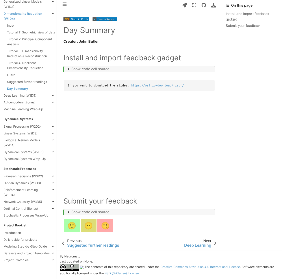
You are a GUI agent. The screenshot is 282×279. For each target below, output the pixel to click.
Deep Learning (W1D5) (20, 95)
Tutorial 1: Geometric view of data (31, 32)
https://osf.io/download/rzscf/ (157, 85)
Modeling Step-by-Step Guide (25, 246)
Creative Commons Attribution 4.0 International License (200, 267)
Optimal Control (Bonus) (21, 208)
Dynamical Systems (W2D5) (24, 152)
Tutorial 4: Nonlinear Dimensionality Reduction (25, 65)
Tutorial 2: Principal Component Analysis (29, 41)
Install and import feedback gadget (247, 16)
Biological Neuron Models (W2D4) (22, 142)
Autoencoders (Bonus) (19, 102)
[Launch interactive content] (185, 5)
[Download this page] (214, 5)
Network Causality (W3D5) (23, 202)
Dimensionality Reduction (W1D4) (23, 16)
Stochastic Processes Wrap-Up (26, 215)
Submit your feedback (243, 26)
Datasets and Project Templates (27, 253)
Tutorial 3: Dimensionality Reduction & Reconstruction (27, 53)
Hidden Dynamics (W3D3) (22, 183)
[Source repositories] (204, 5)
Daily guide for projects (20, 239)
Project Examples (16, 260)
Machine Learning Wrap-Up (23, 109)
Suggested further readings (27, 82)
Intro (10, 25)
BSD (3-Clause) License (122, 273)
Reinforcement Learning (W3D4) (21, 192)
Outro (11, 75)
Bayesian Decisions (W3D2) (23, 176)
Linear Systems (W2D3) (20, 133)
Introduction (12, 233)
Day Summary (17, 88)
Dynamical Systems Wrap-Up (25, 159)
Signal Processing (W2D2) (22, 126)
